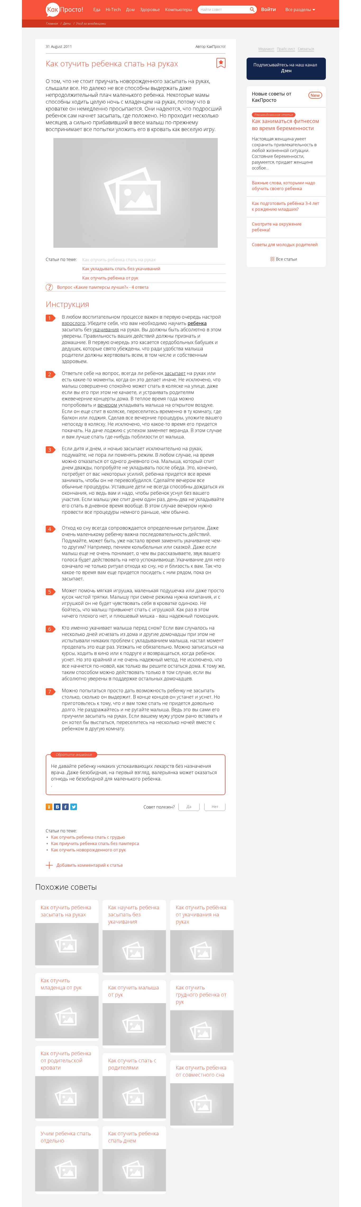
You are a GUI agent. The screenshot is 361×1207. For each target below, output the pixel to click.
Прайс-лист (286, 48)
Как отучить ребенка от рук (110, 278)
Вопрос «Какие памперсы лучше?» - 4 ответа (103, 287)
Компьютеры (178, 9)
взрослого (73, 323)
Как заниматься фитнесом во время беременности (285, 124)
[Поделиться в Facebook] (65, 807)
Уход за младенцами (91, 23)
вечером (107, 405)
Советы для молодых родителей (285, 244)
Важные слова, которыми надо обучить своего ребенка (283, 185)
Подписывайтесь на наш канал (285, 68)
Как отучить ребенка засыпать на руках (66, 911)
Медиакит (266, 48)
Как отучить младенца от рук (61, 984)
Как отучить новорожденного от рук (88, 850)
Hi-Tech (113, 9)
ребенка (197, 323)
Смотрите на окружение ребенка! (277, 227)
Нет (215, 806)
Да (189, 806)
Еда (96, 9)
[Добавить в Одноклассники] (49, 807)
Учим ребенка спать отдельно (66, 1137)
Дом (130, 9)
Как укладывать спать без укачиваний (121, 269)
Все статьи (286, 259)
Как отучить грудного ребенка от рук (201, 994)
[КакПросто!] (64, 10)
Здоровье (150, 9)
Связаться (306, 48)
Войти (268, 9)
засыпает (175, 373)
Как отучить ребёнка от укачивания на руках (201, 914)
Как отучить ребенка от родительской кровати (66, 1060)
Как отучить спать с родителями (132, 1064)
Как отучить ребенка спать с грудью (88, 837)
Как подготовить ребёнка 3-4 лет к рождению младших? (285, 206)
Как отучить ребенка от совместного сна (201, 1071)
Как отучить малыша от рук (133, 991)
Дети (67, 23)
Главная (52, 23)
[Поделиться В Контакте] (57, 807)
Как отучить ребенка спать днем (133, 1137)
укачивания (106, 329)
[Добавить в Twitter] (73, 807)
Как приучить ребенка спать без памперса (95, 843)
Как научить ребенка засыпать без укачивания (133, 914)
